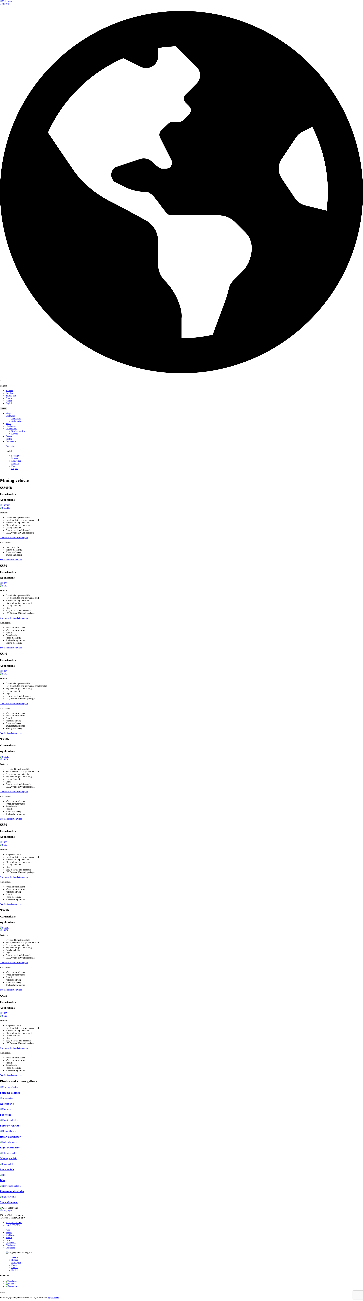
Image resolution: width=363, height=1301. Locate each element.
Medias (9, 439)
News (8, 423)
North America (18, 431)
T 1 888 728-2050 (14, 1222)
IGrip (8, 413)
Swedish (9, 390)
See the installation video (11, 559)
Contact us (5, 4)
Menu (3, 408)
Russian (9, 393)
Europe (14, 433)
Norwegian (11, 395)
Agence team (53, 1297)
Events (9, 436)
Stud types (10, 416)
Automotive (16, 421)
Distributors (11, 426)
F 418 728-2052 (13, 1225)
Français (9, 398)
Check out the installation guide (14, 537)
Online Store (11, 428)
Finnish (9, 401)
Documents (11, 441)
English (9, 403)
